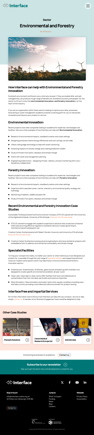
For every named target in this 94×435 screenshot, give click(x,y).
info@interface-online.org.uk (18, 396)
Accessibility (82, 399)
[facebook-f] (69, 382)
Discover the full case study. (61, 217)
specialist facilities (55, 258)
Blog (50, 404)
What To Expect (55, 396)
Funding (52, 399)
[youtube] (77, 382)
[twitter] (62, 382)
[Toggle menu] (88, 6)
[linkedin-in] (85, 382)
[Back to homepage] (15, 5)
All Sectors (47, 31)
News (51, 401)
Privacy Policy (82, 396)
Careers (52, 406)
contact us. (18, 299)
